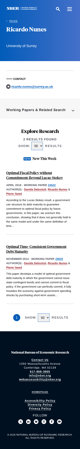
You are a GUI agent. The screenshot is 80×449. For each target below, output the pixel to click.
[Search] (58, 9)
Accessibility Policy (40, 400)
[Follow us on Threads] (44, 421)
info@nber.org (40, 375)
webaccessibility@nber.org (40, 379)
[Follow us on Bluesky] (36, 421)
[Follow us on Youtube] (59, 421)
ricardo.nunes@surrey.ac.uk (32, 86)
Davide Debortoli (35, 189)
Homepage (40, 392)
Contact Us (40, 359)
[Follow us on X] (20, 421)
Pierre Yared (14, 193)
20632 (59, 258)
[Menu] (69, 9)
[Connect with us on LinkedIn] (28, 421)
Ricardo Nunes (57, 189)
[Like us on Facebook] (51, 421)
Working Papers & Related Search (36, 110)
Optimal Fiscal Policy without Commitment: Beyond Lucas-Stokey (34, 175)
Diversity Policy (40, 404)
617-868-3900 (40, 371)
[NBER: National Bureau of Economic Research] (22, 9)
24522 (52, 185)
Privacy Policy (40, 408)
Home (13, 20)
